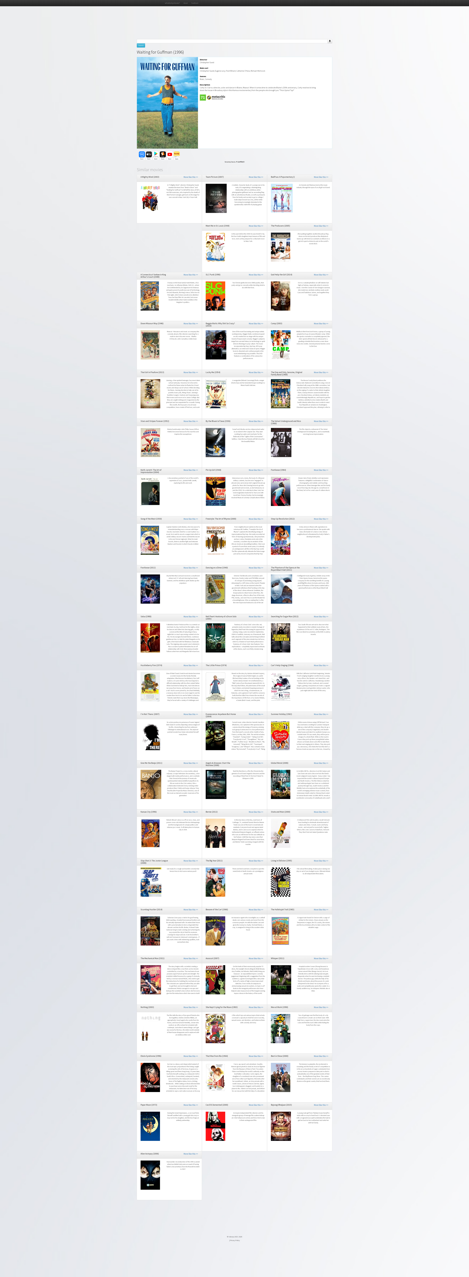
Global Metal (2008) (279, 763)
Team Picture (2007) (215, 177)
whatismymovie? (172, 3)
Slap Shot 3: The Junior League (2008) (154, 861)
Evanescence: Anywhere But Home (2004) (221, 715)
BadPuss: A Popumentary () (283, 177)
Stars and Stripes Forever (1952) (155, 421)
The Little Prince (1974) (216, 665)
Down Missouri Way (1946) (152, 323)
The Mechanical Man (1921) (153, 958)
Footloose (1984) (278, 470)
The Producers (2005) (280, 225)
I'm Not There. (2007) (150, 714)
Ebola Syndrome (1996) (151, 1056)
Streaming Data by (230, 162)
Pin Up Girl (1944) (213, 470)
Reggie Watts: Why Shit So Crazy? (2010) (220, 324)
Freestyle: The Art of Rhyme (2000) (221, 518)
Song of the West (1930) (151, 518)
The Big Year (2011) (214, 860)
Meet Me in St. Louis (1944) (217, 225)
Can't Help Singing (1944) (282, 665)
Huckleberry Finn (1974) (151, 665)
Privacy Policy (235, 1240)
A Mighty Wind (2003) (150, 177)
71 (203, 97)
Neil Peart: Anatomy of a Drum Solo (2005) (221, 617)
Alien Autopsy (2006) (150, 1153)
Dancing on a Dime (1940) (217, 567)
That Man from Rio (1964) (217, 1056)
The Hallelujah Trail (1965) (282, 909)
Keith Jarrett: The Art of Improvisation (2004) (151, 471)
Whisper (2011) (277, 958)
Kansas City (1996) (149, 811)
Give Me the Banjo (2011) (151, 763)
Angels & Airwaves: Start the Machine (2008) (218, 764)
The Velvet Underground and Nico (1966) (286, 422)
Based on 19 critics (217, 98)
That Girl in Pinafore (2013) (152, 372)
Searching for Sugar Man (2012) (284, 616)
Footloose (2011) (148, 567)
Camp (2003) (276, 323)
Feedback (194, 3)
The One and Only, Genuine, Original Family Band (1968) (286, 373)
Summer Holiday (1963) (281, 714)
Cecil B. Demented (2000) (217, 1105)
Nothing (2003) (147, 1007)
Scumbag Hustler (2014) (151, 909)
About (185, 3)
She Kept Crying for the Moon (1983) (222, 1007)
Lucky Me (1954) (213, 372)
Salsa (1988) (146, 616)
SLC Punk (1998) (213, 274)
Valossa (231, 1237)
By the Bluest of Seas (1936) (218, 421)
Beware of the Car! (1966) (217, 909)
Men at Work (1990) (279, 1007)
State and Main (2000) (280, 811)
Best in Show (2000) (279, 1056)
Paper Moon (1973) (149, 1105)
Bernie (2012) (212, 811)
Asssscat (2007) (212, 958)
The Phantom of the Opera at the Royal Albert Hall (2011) (285, 568)
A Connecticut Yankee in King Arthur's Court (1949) (153, 275)
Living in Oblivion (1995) (281, 860)
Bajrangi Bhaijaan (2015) (281, 1105)
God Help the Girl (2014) (281, 274)
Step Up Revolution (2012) (283, 518)
